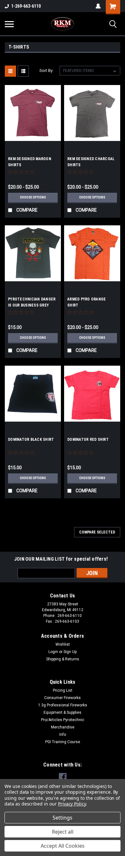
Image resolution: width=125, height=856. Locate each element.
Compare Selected (97, 532)
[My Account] (98, 6)
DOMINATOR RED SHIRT (88, 439)
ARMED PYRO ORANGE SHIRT (86, 302)
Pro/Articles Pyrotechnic (62, 720)
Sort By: (46, 70)
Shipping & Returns (62, 659)
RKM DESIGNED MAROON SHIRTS (29, 162)
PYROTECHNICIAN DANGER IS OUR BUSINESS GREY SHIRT (31, 303)
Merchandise (62, 727)
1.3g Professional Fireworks (62, 705)
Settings (62, 817)
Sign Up (70, 652)
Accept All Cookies (63, 845)
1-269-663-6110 (26, 6)
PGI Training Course (62, 742)
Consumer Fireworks (62, 698)
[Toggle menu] (9, 23)
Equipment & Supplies (62, 712)
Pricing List (62, 690)
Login (53, 652)
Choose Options (33, 197)
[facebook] (63, 777)
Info (62, 734)
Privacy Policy (72, 804)
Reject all (62, 831)
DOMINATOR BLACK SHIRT (31, 439)
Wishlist (62, 644)
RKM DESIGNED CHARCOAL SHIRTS (90, 162)
